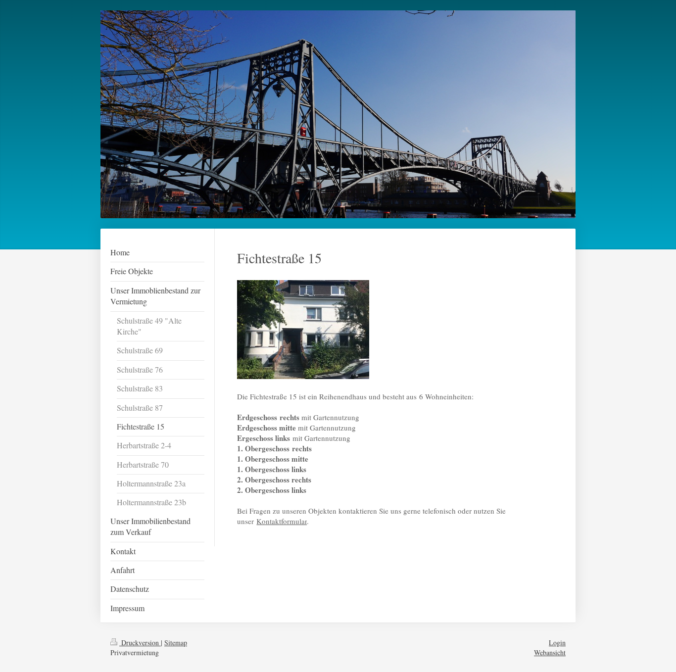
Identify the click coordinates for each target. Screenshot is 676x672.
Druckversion (140, 642)
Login (557, 642)
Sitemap (175, 642)
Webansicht (550, 652)
